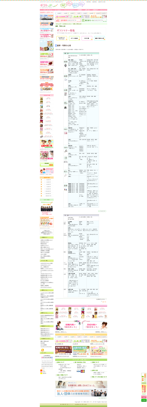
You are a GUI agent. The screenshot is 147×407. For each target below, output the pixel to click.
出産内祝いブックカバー (45, 32)
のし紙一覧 (75, 343)
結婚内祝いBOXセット (44, 66)
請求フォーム (44, 312)
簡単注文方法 (44, 243)
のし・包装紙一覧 (45, 266)
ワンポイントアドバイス (46, 346)
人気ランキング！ (45, 278)
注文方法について (45, 241)
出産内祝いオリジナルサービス (80, 356)
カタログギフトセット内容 (47, 263)
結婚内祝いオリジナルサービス (62, 356)
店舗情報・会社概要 (45, 250)
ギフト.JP (58, 23)
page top (104, 301)
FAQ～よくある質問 (45, 252)
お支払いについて (45, 245)
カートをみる (58, 9)
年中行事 (43, 343)
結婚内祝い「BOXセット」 (61, 331)
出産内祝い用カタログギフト (46, 149)
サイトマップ (103, 9)
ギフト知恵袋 (44, 344)
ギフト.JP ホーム (48, 9)
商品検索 (47, 163)
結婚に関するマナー (45, 328)
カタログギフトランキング (45, 91)
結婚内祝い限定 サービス (46, 277)
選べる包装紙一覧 (59, 343)
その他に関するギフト (46, 335)
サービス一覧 (44, 260)
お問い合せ (87, 9)
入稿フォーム (44, 290)
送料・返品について (45, 247)
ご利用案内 (79, 9)
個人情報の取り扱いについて (66, 404)
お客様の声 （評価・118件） (46, 174)
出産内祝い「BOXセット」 (101, 331)
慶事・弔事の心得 (45, 341)
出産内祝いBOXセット (44, 58)
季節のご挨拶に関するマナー (47, 334)
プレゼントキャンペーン (46, 273)
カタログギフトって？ (46, 265)
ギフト (91, 401)
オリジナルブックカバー (46, 287)
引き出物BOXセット (44, 74)
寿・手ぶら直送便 (45, 280)
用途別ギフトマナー (45, 326)
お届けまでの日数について (47, 240)
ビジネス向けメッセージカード (46, 80)
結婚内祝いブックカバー (45, 38)
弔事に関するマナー (45, 332)
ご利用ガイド (44, 237)
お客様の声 (95, 9)
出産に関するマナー (45, 330)
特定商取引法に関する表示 (81, 404)
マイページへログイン (69, 9)
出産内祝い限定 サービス (46, 275)
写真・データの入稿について (47, 248)
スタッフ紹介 (44, 254)
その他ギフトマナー (45, 338)
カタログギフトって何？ (45, 228)
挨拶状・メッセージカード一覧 (97, 343)
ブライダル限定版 (43, 160)
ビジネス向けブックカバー (45, 26)
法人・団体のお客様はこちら (46, 20)
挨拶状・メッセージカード (47, 268)
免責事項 (43, 257)
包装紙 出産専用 (45, 285)
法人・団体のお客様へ (46, 256)
